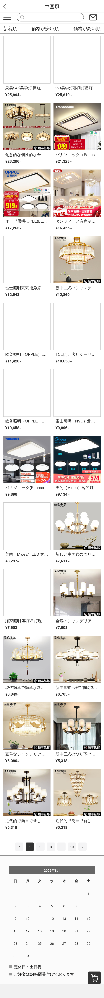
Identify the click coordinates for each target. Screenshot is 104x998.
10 (72, 846)
